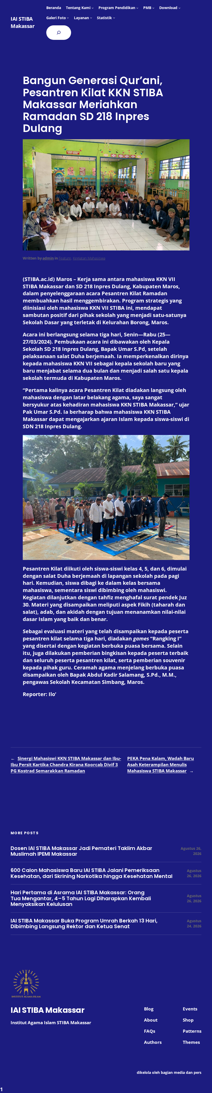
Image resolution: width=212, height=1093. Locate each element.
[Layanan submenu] (91, 18)
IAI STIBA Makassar (22, 22)
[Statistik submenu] (114, 18)
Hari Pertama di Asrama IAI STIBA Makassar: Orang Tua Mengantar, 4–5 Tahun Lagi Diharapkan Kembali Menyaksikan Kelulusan (81, 898)
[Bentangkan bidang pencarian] (58, 32)
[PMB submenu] (153, 8)
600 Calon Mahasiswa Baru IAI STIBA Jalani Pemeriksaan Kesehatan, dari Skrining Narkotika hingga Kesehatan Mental (91, 873)
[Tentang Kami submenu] (93, 8)
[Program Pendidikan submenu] (137, 8)
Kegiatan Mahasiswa (89, 258)
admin (48, 258)
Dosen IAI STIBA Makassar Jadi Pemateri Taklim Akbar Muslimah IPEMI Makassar (81, 851)
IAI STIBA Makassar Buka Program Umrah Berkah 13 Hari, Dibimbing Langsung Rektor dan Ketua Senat (84, 923)
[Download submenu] (179, 8)
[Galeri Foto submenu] (68, 18)
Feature (65, 258)
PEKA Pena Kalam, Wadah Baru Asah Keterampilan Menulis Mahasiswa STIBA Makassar (160, 764)
